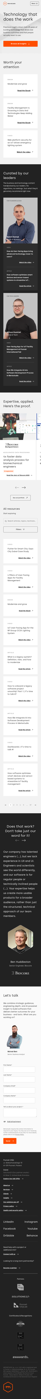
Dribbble (8, 1235)
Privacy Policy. (19, 1134)
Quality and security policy (13, 1210)
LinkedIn (8, 1221)
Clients (6, 1194)
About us (6, 1185)
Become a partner (10, 1268)
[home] (9, 3)
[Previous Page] (5, 805)
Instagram (31, 1221)
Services (6, 1189)
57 (30, 805)
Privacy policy (8, 1206)
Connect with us (9, 1254)
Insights (6, 1198)
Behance (32, 1235)
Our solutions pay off (11, 1202)
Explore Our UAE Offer (11, 1179)
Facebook (9, 1228)
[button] (34, 4)
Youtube (32, 1228)
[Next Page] (35, 805)
